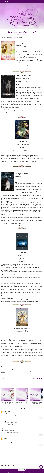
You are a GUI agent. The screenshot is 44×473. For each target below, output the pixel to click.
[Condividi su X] (40, 378)
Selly (8, 421)
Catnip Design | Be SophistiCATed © (31, 472)
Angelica (6, 438)
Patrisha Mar (7, 411)
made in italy (10, 381)
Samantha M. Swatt (8, 429)
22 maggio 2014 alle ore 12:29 (9, 413)
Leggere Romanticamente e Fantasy (16, 472)
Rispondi (41, 435)
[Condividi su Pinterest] (42, 378)
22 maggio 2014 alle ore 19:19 (9, 430)
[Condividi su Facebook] (37, 378)
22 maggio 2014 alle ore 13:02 (12, 422)
